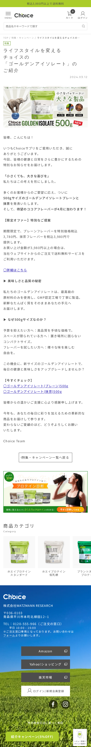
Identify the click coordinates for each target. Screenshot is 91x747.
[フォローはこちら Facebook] (53, 704)
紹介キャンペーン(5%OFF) (32, 736)
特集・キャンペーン (22, 37)
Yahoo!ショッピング (46, 664)
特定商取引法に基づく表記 (45, 722)
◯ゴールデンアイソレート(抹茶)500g (32, 391)
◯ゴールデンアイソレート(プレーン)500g (35, 386)
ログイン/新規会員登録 (48, 691)
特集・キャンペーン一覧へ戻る (45, 457)
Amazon (45, 651)
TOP (5, 37)
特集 (6, 43)
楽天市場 (45, 677)
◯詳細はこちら (15, 270)
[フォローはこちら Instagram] (65, 704)
